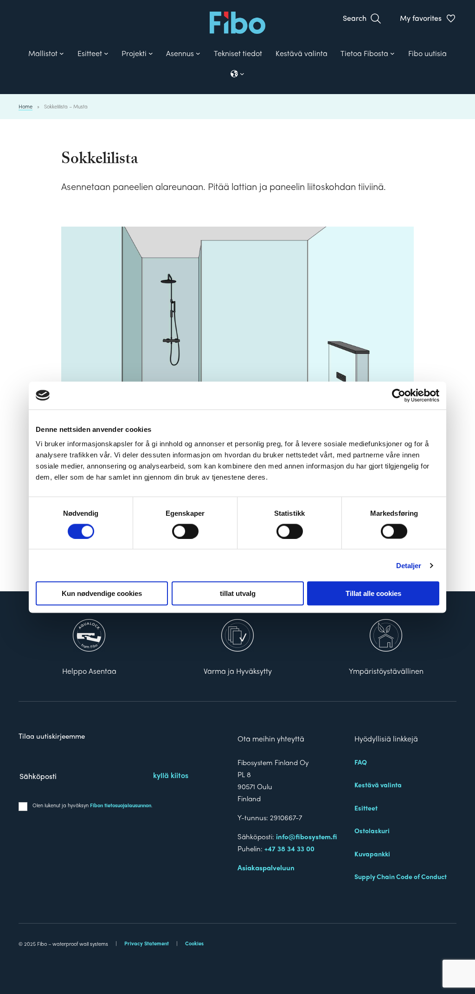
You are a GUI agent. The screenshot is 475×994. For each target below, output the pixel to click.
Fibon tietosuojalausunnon (120, 805)
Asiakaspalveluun (266, 867)
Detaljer (409, 565)
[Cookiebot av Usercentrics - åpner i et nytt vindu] (398, 395)
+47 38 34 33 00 (289, 848)
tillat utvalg (238, 593)
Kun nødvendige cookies (102, 593)
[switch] (185, 531)
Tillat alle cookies (373, 593)
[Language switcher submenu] (237, 74)
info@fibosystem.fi (306, 836)
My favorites (421, 18)
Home (25, 106)
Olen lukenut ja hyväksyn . (92, 805)
